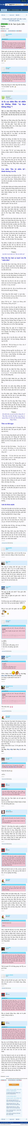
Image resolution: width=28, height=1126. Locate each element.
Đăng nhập (23, 1)
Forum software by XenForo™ (5, 1124)
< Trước (2, 30)
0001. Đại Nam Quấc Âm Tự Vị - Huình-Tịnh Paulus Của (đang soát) (13, 1101)
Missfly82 (4, 988)
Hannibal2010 (4, 91)
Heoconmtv (4, 779)
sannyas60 (4, 651)
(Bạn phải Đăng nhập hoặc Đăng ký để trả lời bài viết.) (16, 1078)
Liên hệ (21, 1122)
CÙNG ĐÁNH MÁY (11, 1096)
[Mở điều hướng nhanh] (26, 15)
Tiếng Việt (11, 1122)
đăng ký (12, 675)
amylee (7, 28)
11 (14, 30)
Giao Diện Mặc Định (5, 1122)
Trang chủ (4, 10)
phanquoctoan (5, 542)
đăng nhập (4, 675)
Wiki (9, 9)
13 (17, 30)
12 (15, 30)
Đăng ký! (14, 1084)
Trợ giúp (25, 1122)
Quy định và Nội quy (24, 1124)
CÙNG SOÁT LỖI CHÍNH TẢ (13, 1098)
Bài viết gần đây (4, 11)
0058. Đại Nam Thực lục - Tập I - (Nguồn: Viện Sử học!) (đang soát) (13, 1104)
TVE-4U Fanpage (15, 9)
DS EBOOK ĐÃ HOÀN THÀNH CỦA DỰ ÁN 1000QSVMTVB (13, 1093)
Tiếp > (20, 30)
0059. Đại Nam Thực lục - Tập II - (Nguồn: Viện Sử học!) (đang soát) (13, 1107)
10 (12, 30)
